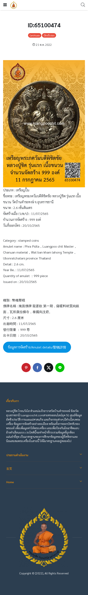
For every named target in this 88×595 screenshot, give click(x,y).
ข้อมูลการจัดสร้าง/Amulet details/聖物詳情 (37, 347)
